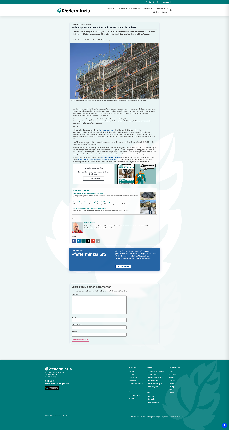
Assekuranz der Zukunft (156, 372)
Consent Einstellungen (138, 417)
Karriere (131, 375)
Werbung (151, 396)
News (109, 8)
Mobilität (172, 378)
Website (74, 331)
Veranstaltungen (153, 402)
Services (146, 8)
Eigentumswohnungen (106, 130)
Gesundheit (172, 375)
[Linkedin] (48, 381)
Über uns (159, 8)
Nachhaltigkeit (153, 387)
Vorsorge (108, 40)
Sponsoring (151, 399)
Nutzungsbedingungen (153, 417)
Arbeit (171, 372)
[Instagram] (51, 381)
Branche (171, 393)
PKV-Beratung (152, 375)
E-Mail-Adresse (77, 324)
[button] (74, 241)
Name (74, 317)
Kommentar (76, 294)
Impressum (165, 417)
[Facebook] (46, 381)
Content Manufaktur (135, 384)
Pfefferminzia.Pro (134, 395)
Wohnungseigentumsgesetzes (111, 157)
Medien (134, 8)
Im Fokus (121, 8)
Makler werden (153, 381)
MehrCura (132, 398)
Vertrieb (171, 384)
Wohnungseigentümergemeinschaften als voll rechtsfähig (97, 159)
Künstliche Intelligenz (155, 384)
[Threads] (54, 381)
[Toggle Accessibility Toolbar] (224, 425)
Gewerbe (172, 381)
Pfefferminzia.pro (160, 12)
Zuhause (171, 390)
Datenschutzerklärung (176, 417)
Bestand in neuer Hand (155, 378)
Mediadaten (133, 378)
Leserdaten (132, 381)
